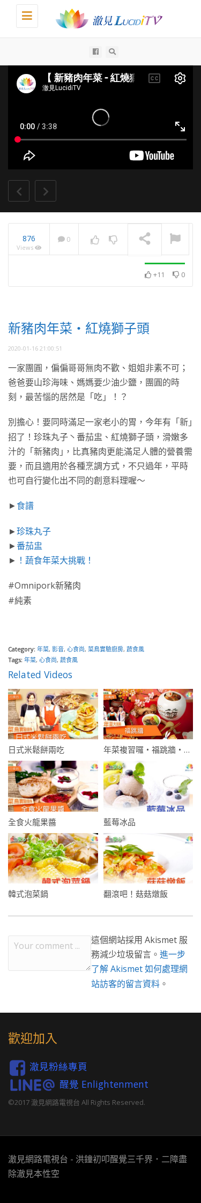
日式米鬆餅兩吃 (36, 749)
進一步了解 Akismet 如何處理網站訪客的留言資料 (139, 968)
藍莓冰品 (119, 821)
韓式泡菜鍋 (28, 893)
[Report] (175, 239)
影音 (58, 649)
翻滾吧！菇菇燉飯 (135, 893)
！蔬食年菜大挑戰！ (55, 560)
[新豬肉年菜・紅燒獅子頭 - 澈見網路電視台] (106, 19)
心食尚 (76, 649)
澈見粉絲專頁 (58, 1066)
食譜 (25, 505)
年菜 (43, 649)
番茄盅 (29, 546)
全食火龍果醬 (32, 821)
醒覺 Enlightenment (103, 1084)
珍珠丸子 (34, 531)
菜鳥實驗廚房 (105, 649)
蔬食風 (135, 649)
